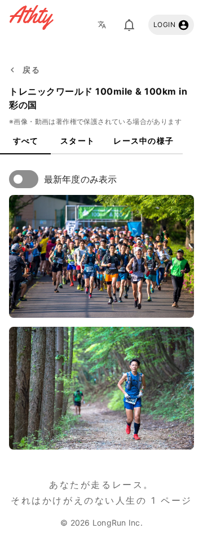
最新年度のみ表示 (80, 179)
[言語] (105, 25)
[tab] (25, 140)
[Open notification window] (129, 25)
